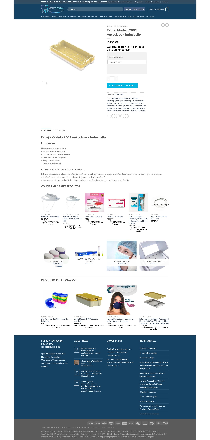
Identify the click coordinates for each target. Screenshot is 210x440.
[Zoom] (44, 83)
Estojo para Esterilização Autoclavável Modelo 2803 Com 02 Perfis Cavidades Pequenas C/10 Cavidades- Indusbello (154, 321)
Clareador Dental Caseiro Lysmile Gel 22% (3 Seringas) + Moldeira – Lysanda (138, 219)
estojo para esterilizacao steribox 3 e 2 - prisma (129, 111)
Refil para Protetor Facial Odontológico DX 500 (72, 218)
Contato (164, 2)
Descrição (46, 131)
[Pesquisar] (121, 9)
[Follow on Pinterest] (61, 366)
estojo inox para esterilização (120, 98)
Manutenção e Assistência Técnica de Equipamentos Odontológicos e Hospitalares (154, 365)
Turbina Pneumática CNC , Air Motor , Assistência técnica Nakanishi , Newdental (152, 384)
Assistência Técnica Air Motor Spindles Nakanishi (152, 374)
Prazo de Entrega (147, 357)
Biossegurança (121, 26)
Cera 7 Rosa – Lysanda (93, 217)
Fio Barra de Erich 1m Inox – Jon (159, 217)
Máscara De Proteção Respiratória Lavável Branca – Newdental (120, 320)
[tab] (46, 130)
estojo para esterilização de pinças (131, 103)
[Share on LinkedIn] (127, 116)
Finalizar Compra (136, 17)
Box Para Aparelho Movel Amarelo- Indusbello (55, 320)
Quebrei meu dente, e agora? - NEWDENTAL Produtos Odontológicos (119, 352)
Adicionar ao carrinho (122, 85)
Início (109, 26)
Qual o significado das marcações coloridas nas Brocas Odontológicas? (120, 362)
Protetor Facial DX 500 (50, 217)
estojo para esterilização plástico (118, 106)
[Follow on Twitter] (55, 366)
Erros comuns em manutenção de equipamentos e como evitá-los (90, 351)
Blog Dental (139, 2)
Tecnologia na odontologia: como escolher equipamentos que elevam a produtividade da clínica (91, 386)
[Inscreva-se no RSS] (64, 366)
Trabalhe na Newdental (149, 414)
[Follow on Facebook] (49, 366)
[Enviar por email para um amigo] (118, 116)
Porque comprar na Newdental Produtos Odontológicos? (152, 407)
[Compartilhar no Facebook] (109, 116)
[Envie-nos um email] (58, 366)
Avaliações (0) (58, 131)
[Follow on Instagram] (52, 366)
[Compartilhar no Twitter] (113, 116)
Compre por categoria (88, 17)
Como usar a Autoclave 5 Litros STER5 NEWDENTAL (91, 363)
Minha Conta (106, 17)
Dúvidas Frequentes (152, 2)
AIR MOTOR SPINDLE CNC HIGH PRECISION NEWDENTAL (91, 373)
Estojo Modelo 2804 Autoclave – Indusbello (86, 320)
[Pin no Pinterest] (122, 116)
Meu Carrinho (120, 17)
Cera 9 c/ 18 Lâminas (115, 217)
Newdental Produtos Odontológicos (120, 2)
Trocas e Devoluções (148, 353)
